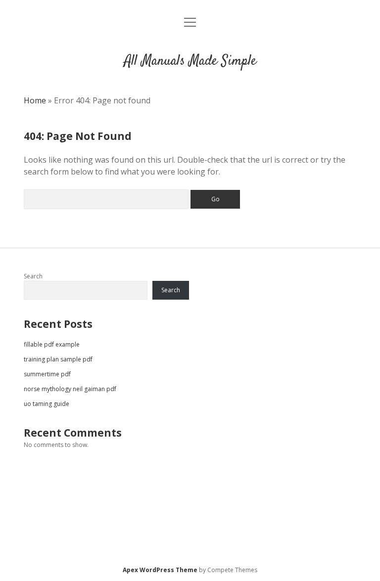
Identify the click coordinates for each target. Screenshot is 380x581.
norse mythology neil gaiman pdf (70, 389)
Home (35, 100)
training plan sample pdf (58, 359)
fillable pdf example (52, 344)
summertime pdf (47, 374)
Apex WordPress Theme (160, 570)
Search (33, 276)
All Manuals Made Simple (190, 61)
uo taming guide (46, 404)
